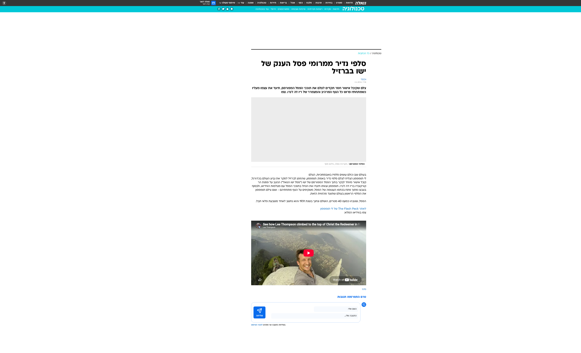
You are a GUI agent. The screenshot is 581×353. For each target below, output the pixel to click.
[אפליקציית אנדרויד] (232, 9)
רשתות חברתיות (314, 9)
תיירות (273, 3)
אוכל (292, 3)
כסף (301, 3)
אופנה (251, 3)
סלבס (309, 3)
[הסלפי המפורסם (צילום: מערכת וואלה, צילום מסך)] (308, 132)
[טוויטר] (223, 9)
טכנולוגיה (261, 3)
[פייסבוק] (219, 9)
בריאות (283, 3)
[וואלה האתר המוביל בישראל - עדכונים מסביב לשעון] (360, 3)
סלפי (364, 289)
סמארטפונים (283, 9)
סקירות (327, 9)
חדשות (349, 3)
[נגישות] (4, 3)
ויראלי (273, 9)
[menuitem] (347, 3)
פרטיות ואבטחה (298, 9)
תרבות (318, 3)
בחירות (328, 3)
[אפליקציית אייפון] (227, 9)
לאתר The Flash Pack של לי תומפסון (343, 209)
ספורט (339, 3)
